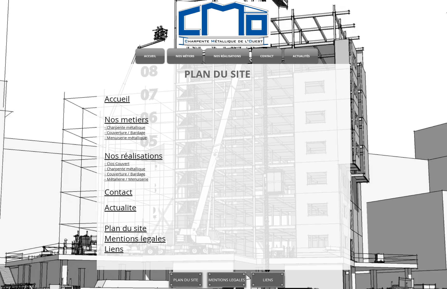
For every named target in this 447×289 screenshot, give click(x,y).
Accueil (117, 99)
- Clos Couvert (117, 163)
